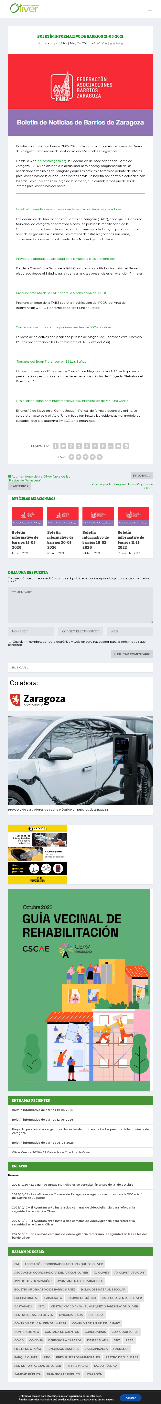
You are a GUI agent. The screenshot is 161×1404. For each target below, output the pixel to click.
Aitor (63, 43)
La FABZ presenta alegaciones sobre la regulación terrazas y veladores (68, 209)
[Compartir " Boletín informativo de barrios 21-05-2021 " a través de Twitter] (63, 446)
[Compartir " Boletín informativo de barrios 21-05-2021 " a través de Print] (126, 446)
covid (19, 1340)
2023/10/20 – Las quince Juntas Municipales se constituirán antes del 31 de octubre (72, 1184)
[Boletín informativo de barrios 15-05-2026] (27, 516)
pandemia (120, 1349)
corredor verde (125, 1332)
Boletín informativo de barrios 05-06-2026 (43, 1142)
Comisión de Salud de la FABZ (96, 1323)
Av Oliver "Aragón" (129, 1272)
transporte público (63, 1374)
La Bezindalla (96, 1349)
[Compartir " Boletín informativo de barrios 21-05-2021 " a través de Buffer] (103, 446)
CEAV (41, 1306)
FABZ (95, 43)
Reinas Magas (77, 1366)
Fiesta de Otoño (27, 1349)
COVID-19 (36, 1340)
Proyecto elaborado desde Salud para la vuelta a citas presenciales (65, 259)
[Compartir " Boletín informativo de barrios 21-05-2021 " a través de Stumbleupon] (110, 446)
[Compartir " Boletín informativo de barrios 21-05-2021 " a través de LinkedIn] (95, 446)
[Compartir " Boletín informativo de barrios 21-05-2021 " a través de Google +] (71, 446)
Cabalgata (53, 1298)
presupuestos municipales (78, 1357)
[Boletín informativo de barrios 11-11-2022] (133, 516)
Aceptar (131, 1398)
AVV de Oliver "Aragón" (33, 1281)
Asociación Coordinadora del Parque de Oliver (64, 1264)
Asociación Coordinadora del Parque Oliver (51, 1272)
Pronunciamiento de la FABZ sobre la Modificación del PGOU (62, 293)
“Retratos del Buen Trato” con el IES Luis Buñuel (51, 361)
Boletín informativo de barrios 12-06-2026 (42, 1119)
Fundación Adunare (63, 1349)
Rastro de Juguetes (121, 1357)
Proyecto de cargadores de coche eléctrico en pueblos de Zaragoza (58, 809)
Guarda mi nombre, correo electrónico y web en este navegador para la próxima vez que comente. (77, 643)
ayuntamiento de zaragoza (79, 1281)
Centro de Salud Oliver (33, 1315)
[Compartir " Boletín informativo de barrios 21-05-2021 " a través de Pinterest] (87, 446)
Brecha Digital (26, 1298)
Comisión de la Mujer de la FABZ (40, 1323)
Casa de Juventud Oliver (122, 1298)
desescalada (97, 1340)
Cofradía (95, 1315)
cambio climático (82, 1298)
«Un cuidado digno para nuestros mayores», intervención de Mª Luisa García (72, 401)
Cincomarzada (71, 1315)
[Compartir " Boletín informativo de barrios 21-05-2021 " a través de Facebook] (55, 446)
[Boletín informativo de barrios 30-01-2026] (63, 516)
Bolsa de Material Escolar (103, 1289)
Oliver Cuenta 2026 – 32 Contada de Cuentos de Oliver (51, 1152)
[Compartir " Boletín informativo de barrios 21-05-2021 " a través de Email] (118, 446)
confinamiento (26, 1332)
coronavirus (95, 1332)
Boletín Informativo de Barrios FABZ (44, 1289)
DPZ (117, 1340)
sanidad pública (27, 1374)
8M (16, 1264)
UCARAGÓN (94, 1374)
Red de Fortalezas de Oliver (37, 1366)
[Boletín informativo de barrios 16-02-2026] (98, 516)
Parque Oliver (26, 1357)
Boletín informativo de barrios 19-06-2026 (42, 1110)
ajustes (109, 1399)
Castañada (23, 1306)
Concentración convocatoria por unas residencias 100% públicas (63, 327)
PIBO (46, 1357)
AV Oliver (101, 1272)
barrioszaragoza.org (52, 161)
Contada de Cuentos (62, 1332)
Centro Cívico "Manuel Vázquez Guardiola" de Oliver (94, 1306)
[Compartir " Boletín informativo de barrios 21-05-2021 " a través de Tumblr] (79, 446)
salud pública (105, 1366)
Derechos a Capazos (64, 1340)
